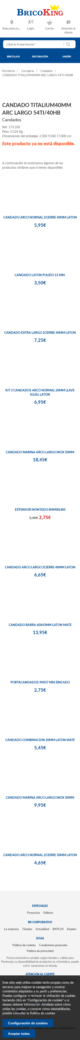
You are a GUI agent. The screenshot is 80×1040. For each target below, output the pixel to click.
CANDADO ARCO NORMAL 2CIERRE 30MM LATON (40, 855)
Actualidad (42, 929)
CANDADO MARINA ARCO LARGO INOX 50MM (40, 452)
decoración (40, 56)
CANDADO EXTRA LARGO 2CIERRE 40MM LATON (40, 332)
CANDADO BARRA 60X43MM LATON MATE (40, 625)
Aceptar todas (19, 1034)
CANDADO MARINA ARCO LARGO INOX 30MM (40, 797)
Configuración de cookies (28, 1023)
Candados (46, 71)
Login (30, 28)
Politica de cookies (42, 1013)
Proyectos (33, 913)
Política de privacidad (40, 951)
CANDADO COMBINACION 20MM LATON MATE (40, 740)
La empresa (11, 929)
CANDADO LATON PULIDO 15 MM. (40, 275)
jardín (66, 56)
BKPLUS (58, 929)
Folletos (48, 913)
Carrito (49, 28)
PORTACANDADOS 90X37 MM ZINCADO (40, 682)
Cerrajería (27, 71)
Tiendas (27, 929)
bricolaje (13, 56)
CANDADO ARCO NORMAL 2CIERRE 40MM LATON (40, 217)
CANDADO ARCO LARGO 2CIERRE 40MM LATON (40, 567)
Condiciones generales (53, 945)
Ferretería (8, 71)
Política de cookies (24, 945)
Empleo (71, 929)
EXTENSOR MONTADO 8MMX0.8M (40, 509)
